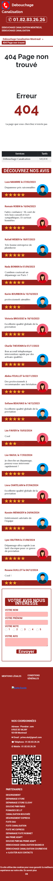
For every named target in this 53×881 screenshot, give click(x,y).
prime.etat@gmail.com (31, 737)
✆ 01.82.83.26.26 (26, 19)
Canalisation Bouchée (18, 814)
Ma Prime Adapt (14, 837)
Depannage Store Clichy (19, 802)
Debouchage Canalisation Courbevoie (26, 849)
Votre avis (11, 636)
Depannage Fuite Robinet (19, 833)
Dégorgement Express (18, 818)
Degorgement (13, 795)
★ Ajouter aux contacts (19, 852)
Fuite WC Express (15, 829)
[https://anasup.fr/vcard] (26, 769)
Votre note (12, 626)
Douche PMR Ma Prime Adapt (21, 841)
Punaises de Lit (14, 810)
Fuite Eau (11, 822)
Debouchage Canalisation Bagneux (25, 845)
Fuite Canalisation (16, 826)
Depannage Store (15, 799)
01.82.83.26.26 (32, 742)
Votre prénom (13, 618)
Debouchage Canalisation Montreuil (22, 27)
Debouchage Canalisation (16, 30)
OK (26, 874)
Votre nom (11, 610)
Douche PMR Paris (15, 806)
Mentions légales (11, 676)
